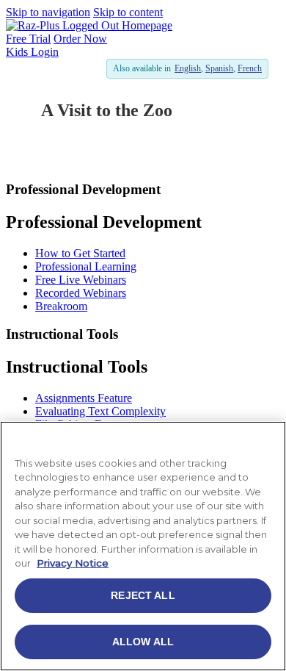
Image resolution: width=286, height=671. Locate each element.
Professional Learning (85, 266)
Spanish (219, 68)
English (188, 68)
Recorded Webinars (80, 293)
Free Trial (28, 38)
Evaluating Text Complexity (100, 411)
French (250, 68)
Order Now (80, 38)
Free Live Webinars (80, 279)
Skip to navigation (48, 12)
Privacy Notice (73, 563)
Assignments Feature (83, 398)
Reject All (143, 595)
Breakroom (61, 306)
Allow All (143, 641)
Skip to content (128, 12)
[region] (143, 546)
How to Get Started (80, 253)
